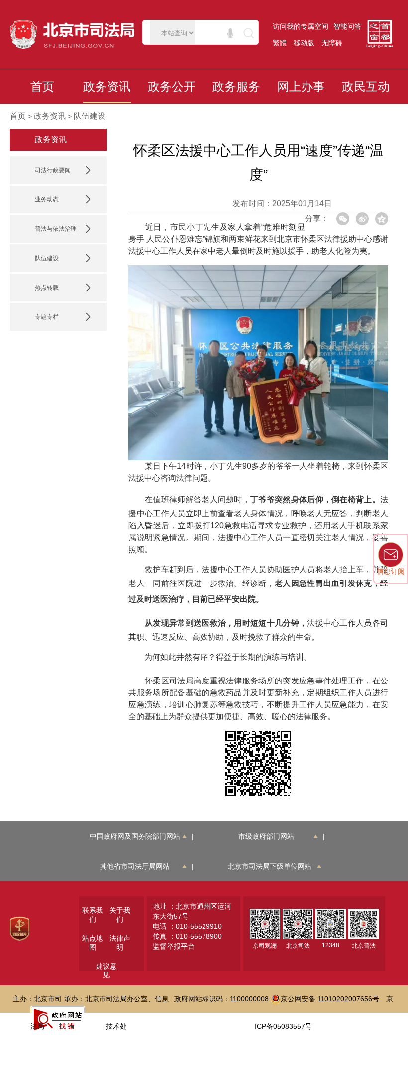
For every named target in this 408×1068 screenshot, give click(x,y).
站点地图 (92, 942)
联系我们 (92, 914)
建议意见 (106, 970)
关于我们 (119, 914)
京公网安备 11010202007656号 (330, 999)
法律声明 (119, 942)
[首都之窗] (382, 34)
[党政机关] (19, 928)
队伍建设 (89, 116)
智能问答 (347, 26)
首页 (18, 116)
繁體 (280, 43)
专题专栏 (47, 316)
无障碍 (331, 43)
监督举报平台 (174, 946)
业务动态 (47, 199)
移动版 (304, 43)
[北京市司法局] (74, 34)
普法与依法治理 (56, 228)
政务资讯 (50, 116)
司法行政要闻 (53, 170)
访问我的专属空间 (300, 26)
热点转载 (47, 287)
